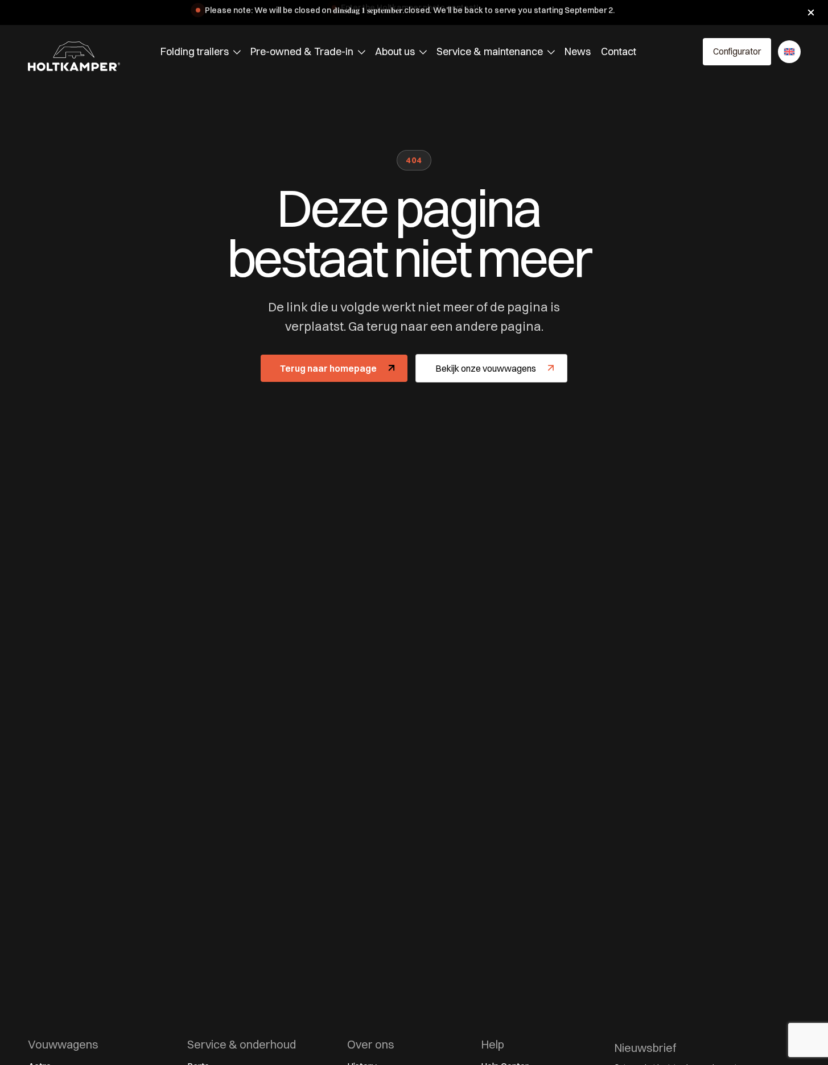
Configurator (737, 51)
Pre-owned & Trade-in (301, 51)
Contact (618, 51)
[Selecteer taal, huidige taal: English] (789, 51)
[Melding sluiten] (811, 12)
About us (395, 51)
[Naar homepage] (74, 56)
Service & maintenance (489, 51)
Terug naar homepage (328, 368)
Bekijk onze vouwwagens (485, 368)
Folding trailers (194, 51)
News (578, 51)
